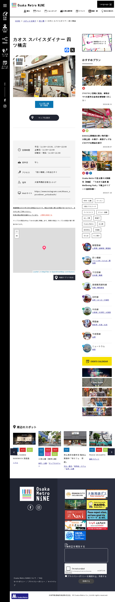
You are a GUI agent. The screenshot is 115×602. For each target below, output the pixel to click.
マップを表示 (44, 117)
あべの (99, 300)
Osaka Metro (89, 224)
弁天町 (101, 312)
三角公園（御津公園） (48, 459)
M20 (55, 450)
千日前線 (96, 272)
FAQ (40, 578)
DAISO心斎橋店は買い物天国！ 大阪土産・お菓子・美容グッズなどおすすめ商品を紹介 (97, 139)
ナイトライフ (88, 212)
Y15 (41, 454)
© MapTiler (44, 272)
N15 (29, 450)
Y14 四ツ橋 (44, 103)
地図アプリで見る (66, 277)
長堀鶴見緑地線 (99, 284)
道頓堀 (101, 248)
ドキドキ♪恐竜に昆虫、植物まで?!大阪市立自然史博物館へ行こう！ (96, 97)
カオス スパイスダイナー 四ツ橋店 (61, 21)
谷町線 (95, 297)
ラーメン (99, 201)
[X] (72, 50)
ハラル (15, 462)
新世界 (94, 324)
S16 (47, 454)
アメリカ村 (96, 260)
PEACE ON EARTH (97, 454)
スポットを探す (29, 21)
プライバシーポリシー (77, 576)
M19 (22, 450)
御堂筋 (108, 248)
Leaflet (36, 272)
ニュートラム (98, 346)
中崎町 (106, 300)
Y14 (41, 450)
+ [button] (17, 231)
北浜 (105, 324)
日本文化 (87, 230)
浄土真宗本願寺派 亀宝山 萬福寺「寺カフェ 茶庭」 (75, 458)
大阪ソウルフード (90, 206)
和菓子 (97, 218)
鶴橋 (100, 275)
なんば (86, 236)
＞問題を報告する (46, 215)
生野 (94, 337)
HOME (17, 21)
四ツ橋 (41, 21)
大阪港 (108, 312)
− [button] (17, 236)
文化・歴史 (68, 466)
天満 (100, 324)
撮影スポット (94, 459)
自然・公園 (42, 463)
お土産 (101, 224)
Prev (13, 451)
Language (104, 4)
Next (111, 451)
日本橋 (94, 275)
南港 (94, 349)
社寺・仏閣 (87, 201)
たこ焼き (96, 236)
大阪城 (97, 230)
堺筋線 (95, 321)
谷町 (94, 300)
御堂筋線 (96, 245)
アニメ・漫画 (102, 212)
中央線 (95, 309)
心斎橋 (94, 248)
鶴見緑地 (100, 287)
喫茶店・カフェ (80, 466)
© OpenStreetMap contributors (62, 272)
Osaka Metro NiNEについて (25, 578)
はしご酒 (87, 218)
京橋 (94, 287)
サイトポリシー (20, 581)
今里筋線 (96, 333)
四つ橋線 (96, 257)
